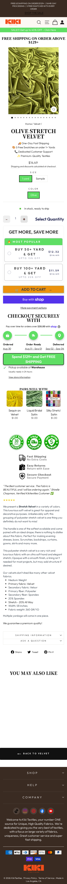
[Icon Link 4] (42, 808)
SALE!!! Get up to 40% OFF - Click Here (33, 27)
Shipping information (33, 632)
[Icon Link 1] (16, 808)
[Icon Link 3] (33, 808)
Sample (40, 176)
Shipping (15, 163)
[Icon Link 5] (50, 808)
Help (32, 782)
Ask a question (33, 638)
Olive (34, 192)
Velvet (37, 121)
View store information (19, 374)
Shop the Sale (34, 10)
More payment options (34, 305)
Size (33, 169)
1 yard (25, 176)
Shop (32, 770)
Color (33, 186)
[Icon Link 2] (25, 808)
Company (33, 794)
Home (28, 121)
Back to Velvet (36, 750)
